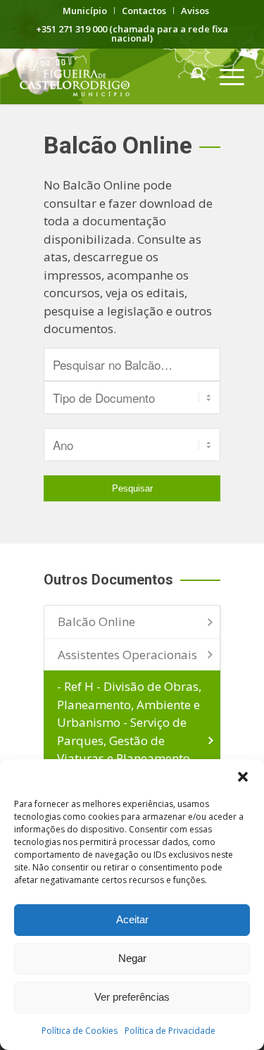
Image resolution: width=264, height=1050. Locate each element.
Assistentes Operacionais (127, 654)
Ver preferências (132, 997)
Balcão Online (96, 621)
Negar (132, 958)
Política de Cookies (80, 1031)
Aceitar (132, 919)
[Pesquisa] (192, 76)
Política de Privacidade (170, 1031)
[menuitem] (85, 10)
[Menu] (225, 76)
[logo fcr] (109, 76)
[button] (243, 777)
